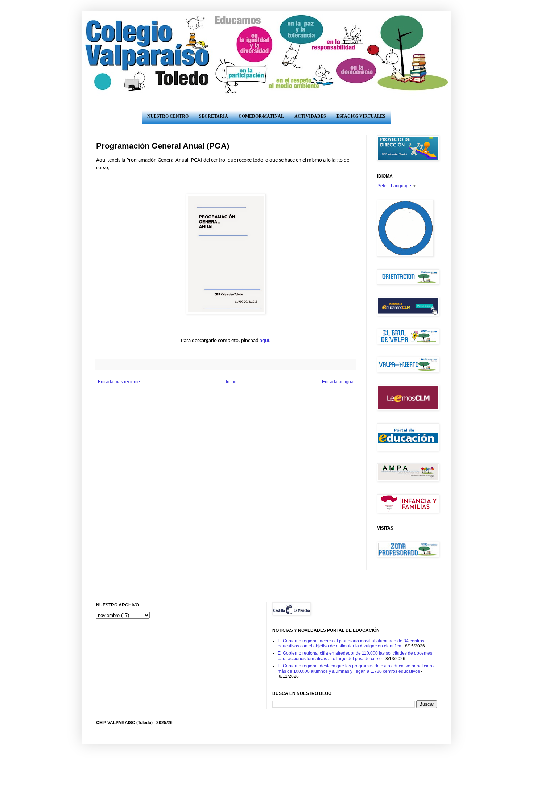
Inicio (231, 381)
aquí (264, 340)
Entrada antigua (338, 381)
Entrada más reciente (119, 381)
